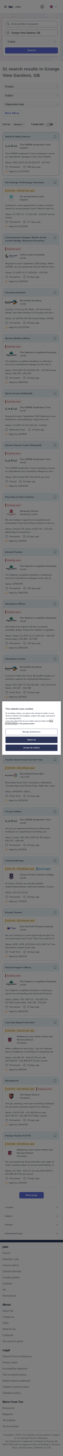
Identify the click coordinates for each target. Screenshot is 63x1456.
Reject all (31, 739)
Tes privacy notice (27, 723)
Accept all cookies (31, 747)
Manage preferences (31, 732)
